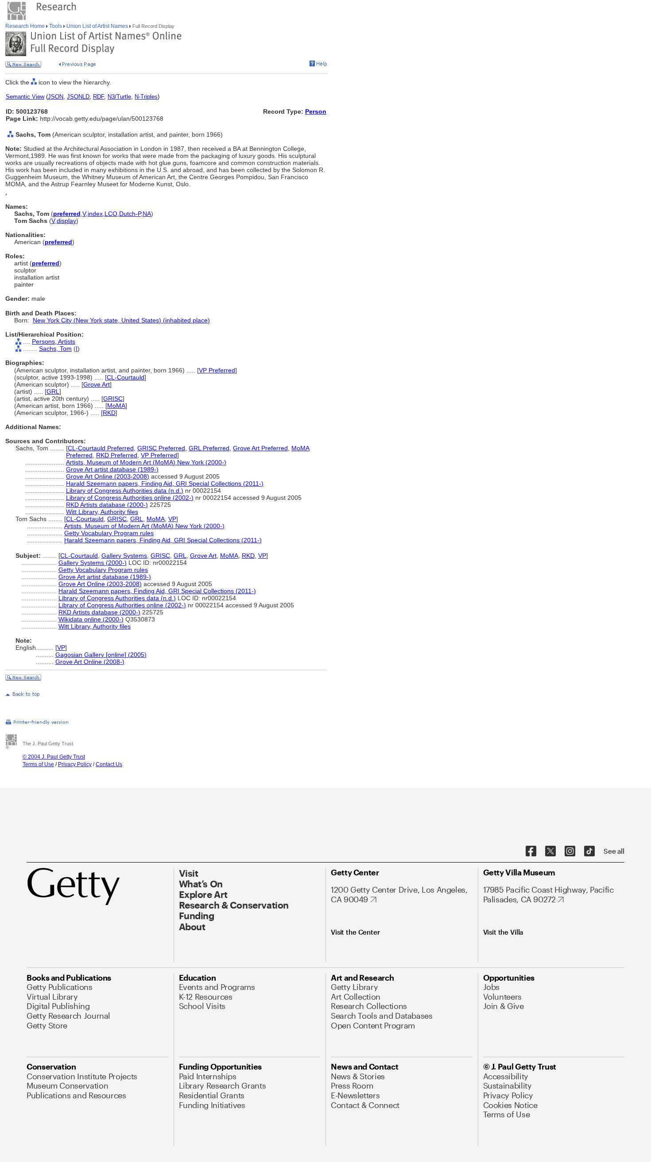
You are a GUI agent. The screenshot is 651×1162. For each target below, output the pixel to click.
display (66, 220)
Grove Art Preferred (260, 448)
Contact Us (109, 764)
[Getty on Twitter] (550, 851)
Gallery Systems (124, 555)
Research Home (25, 26)
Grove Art (96, 384)
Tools (55, 26)
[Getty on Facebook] (531, 851)
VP (172, 518)
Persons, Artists (53, 341)
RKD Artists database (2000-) (107, 504)
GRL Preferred (209, 448)
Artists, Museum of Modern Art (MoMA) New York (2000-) (146, 462)
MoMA (116, 405)
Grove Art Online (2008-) (89, 661)
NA (147, 213)
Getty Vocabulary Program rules (109, 533)
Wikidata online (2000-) (91, 619)
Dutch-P (130, 213)
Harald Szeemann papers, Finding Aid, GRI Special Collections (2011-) (165, 483)
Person (315, 111)
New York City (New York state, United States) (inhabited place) (121, 320)
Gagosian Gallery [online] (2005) (101, 654)
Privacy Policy (75, 764)
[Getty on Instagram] (570, 851)
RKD (109, 412)
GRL (52, 391)
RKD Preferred (116, 455)
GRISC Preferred (161, 448)
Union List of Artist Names (97, 26)
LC (108, 213)
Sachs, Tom (55, 348)
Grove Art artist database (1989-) (112, 469)
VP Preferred (217, 370)
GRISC (113, 398)
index (95, 213)
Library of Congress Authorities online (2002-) (130, 497)
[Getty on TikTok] (589, 851)
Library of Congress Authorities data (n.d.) (124, 490)
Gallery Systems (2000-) (92, 562)
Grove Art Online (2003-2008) (107, 476)
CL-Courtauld (125, 377)
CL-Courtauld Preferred (101, 448)
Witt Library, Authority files (102, 511)
